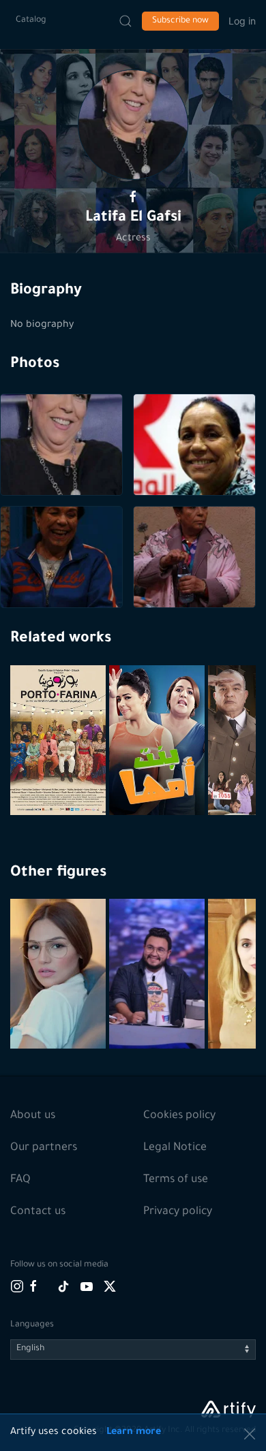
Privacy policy (177, 1212)
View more (59, 1006)
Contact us (37, 1212)
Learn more (133, 1432)
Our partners (43, 1148)
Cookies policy (179, 1116)
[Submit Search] (125, 21)
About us (32, 1116)
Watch (60, 782)
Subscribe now (180, 21)
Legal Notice (175, 1148)
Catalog (31, 20)
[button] (133, 124)
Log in (242, 21)
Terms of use (175, 1180)
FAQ (20, 1180)
